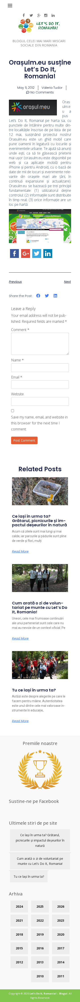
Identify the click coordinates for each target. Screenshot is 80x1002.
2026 (60, 906)
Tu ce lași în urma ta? (34, 690)
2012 (19, 962)
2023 (60, 920)
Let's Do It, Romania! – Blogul (48, 993)
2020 (60, 934)
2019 (40, 934)
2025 (40, 906)
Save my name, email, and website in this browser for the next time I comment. (39, 423)
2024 (19, 906)
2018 (19, 934)
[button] (38, 295)
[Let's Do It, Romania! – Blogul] (39, 32)
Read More (20, 551)
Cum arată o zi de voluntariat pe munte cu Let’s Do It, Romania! (39, 607)
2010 (40, 976)
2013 (40, 962)
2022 (40, 920)
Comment (20, 329)
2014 (60, 962)
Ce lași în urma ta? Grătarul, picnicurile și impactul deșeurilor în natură (39, 520)
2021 (19, 920)
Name (17, 360)
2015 (19, 948)
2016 (40, 948)
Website (17, 394)
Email (16, 377)
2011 (60, 976)
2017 (60, 948)
